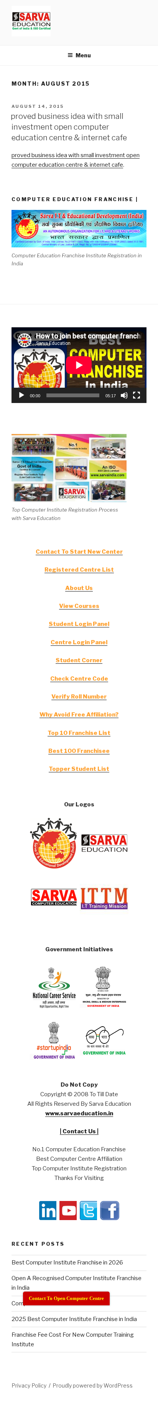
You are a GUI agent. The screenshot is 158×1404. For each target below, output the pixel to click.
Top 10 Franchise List (79, 733)
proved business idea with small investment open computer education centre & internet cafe (69, 127)
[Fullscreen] (136, 395)
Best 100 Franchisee (79, 751)
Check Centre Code (79, 678)
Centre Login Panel (79, 642)
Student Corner (79, 660)
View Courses (79, 606)
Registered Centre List (79, 569)
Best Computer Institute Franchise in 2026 (67, 1262)
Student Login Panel (79, 624)
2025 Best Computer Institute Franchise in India (74, 1319)
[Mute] (124, 395)
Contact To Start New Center (79, 551)
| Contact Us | (79, 1131)
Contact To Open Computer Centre (66, 1298)
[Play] (21, 395)
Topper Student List (79, 768)
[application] (79, 365)
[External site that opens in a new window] (54, 866)
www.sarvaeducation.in (79, 1113)
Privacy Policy (29, 1385)
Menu (83, 55)
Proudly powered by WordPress (93, 1385)
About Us (79, 588)
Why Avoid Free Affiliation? (79, 714)
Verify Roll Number (79, 696)
